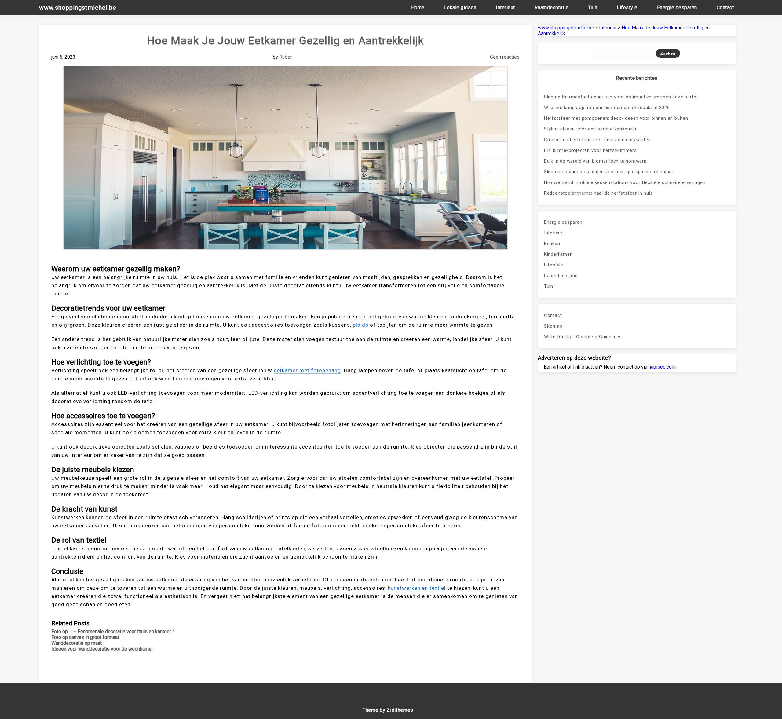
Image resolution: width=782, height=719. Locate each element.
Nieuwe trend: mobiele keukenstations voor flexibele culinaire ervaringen (625, 182)
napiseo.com (662, 367)
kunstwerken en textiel (417, 588)
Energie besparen (677, 7)
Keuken (552, 243)
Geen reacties (505, 57)
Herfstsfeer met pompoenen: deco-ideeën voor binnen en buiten (616, 118)
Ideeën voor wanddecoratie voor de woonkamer (102, 649)
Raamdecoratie (552, 7)
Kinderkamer (558, 254)
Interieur (505, 7)
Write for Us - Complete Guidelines (583, 336)
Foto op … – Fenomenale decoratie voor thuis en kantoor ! (112, 631)
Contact (725, 7)
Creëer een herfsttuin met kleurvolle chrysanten (597, 139)
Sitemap (553, 326)
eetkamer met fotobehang (307, 370)
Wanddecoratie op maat (76, 643)
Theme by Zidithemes (388, 710)
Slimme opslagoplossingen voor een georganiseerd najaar (609, 171)
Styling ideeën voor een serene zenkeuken (591, 129)
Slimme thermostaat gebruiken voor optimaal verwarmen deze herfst (621, 97)
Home (418, 7)
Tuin (592, 7)
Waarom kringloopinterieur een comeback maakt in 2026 (607, 107)
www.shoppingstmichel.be (77, 7)
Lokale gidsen (460, 7)
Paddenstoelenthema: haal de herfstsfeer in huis (598, 193)
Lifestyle (627, 7)
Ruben (286, 57)
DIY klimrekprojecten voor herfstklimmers (590, 150)
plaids (360, 325)
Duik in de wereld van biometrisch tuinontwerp (595, 161)
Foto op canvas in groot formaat (85, 637)
